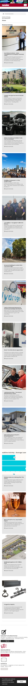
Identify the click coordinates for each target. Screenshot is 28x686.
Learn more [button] (4, 683)
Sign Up (7, 641)
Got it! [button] (21, 681)
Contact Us (4, 669)
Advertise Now (5, 655)
